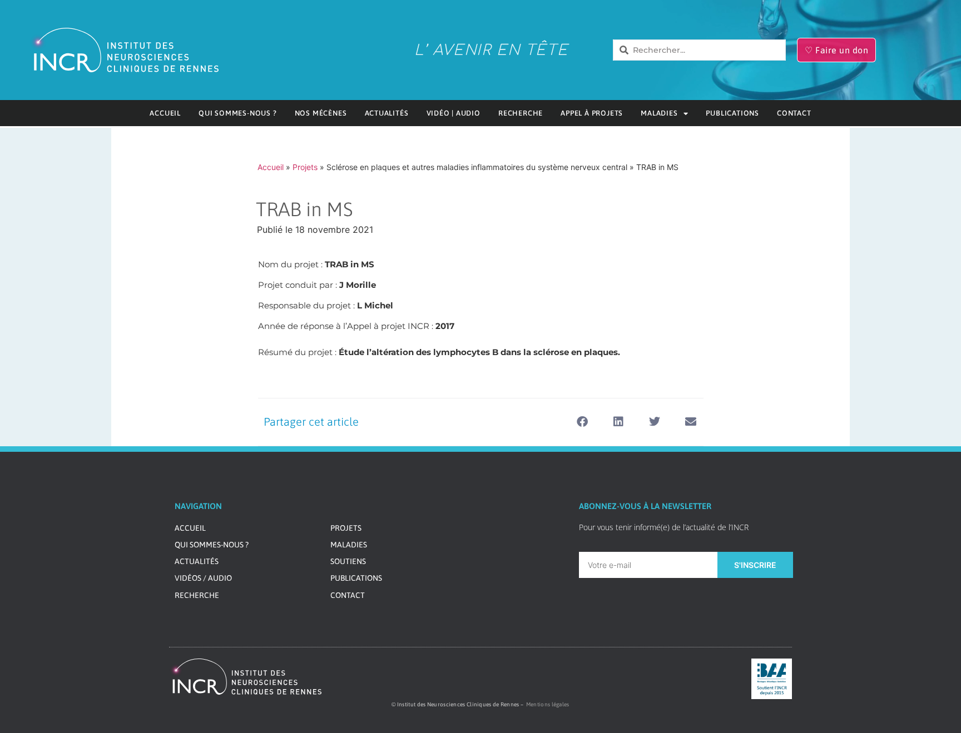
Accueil (165, 113)
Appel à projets (592, 113)
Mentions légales (547, 704)
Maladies (659, 113)
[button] (582, 422)
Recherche (520, 113)
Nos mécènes (321, 113)
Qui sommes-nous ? (238, 113)
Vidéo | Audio (454, 113)
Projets (305, 167)
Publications (732, 113)
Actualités (387, 113)
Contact (794, 113)
